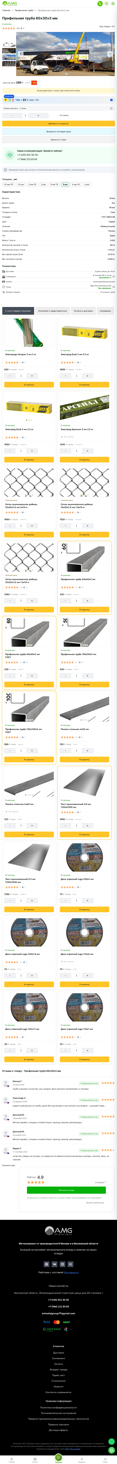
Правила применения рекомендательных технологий (58, 1418)
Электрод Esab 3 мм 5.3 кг (75, 354)
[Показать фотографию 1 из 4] (26, 345)
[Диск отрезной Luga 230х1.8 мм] (29, 932)
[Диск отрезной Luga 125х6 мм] (84, 932)
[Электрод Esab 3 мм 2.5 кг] (29, 408)
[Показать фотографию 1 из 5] (25, 495)
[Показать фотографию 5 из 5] (32, 495)
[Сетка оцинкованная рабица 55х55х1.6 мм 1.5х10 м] (29, 557)
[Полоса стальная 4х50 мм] (84, 707)
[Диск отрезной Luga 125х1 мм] (84, 1007)
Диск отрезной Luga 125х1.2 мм (22, 1029)
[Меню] (113, 3)
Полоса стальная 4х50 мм (75, 729)
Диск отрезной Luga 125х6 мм (77, 954)
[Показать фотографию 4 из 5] (30, 495)
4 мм (87, 184)
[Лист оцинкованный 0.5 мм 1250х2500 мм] (29, 857)
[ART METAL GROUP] (10, 3)
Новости (58, 1386)
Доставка (58, 1352)
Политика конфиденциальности (58, 1407)
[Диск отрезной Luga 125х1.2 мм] (29, 1007)
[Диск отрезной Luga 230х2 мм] (84, 857)
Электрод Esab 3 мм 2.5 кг (19, 429)
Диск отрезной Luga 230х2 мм (77, 879)
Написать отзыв (66, 1190)
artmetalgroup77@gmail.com (58, 1313)
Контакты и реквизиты (58, 1392)
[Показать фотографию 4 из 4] (31, 345)
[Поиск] (106, 3)
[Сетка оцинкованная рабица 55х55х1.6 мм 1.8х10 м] (84, 482)
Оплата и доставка (83, 311)
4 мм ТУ (76, 184)
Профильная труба (24, 10)
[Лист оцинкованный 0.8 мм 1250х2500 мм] (84, 782)
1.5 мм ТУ (8, 184)
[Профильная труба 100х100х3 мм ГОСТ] (29, 707)
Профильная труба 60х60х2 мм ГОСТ (22, 656)
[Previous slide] (21, 54)
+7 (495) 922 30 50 (58, 1299)
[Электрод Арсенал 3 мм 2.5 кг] (84, 408)
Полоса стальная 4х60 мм (19, 804)
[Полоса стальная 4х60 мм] (29, 782)
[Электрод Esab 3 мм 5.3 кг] (84, 333)
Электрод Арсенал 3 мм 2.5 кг (77, 429)
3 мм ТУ (54, 184)
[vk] (54, 1264)
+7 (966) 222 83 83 (27, 159)
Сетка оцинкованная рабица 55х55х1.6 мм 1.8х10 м (77, 506)
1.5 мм (21, 184)
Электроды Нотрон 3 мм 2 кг (20, 354)
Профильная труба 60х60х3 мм (78, 579)
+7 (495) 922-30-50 (27, 154)
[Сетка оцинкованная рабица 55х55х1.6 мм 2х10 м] (29, 482)
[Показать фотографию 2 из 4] (28, 345)
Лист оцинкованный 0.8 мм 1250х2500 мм (76, 805)
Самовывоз (105, 311)
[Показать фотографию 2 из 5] (27, 495)
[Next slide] (110, 54)
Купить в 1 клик (58, 139)
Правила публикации (95, 1203)
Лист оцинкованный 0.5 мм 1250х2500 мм (20, 880)
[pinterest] (46, 1264)
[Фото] (65, 54)
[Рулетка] (111, 1450)
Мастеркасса (71, 1272)
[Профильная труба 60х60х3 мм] (84, 557)
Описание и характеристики (52, 311)
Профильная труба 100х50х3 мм (78, 654)
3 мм (65, 184)
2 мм (43, 184)
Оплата (58, 1363)
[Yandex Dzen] (62, 1264)
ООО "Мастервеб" (72, 1449)
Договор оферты (58, 1430)
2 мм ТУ (32, 184)
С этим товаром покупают (18, 311)
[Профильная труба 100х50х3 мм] (84, 632)
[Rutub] (70, 1264)
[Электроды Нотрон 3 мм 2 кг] (29, 333)
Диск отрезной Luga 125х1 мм (77, 1029)
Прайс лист (58, 1375)
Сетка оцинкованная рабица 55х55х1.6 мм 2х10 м (21, 506)
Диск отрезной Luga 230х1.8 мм (22, 954)
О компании (58, 1380)
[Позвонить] (100, 3)
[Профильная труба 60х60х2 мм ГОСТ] (29, 632)
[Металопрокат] (58, 1233)
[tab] (62, 74)
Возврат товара (58, 1369)
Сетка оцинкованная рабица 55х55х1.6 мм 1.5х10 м (21, 581)
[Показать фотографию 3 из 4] (29, 345)
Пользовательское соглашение (58, 1413)
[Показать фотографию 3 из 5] (29, 495)
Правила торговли (58, 1424)
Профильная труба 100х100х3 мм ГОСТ (23, 730)
